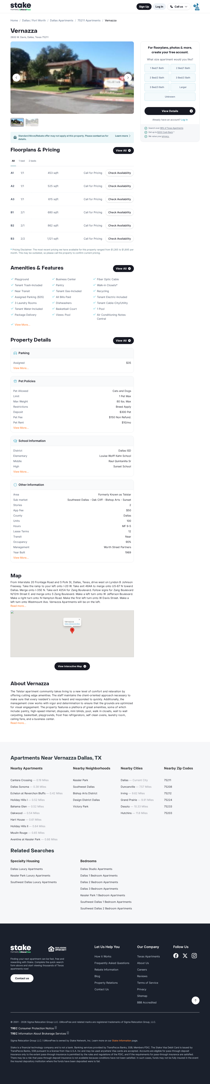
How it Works (102, 956)
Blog (97, 976)
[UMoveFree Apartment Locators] (20, 949)
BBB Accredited (147, 1002)
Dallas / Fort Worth (34, 20)
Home (14, 20)
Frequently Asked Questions (111, 963)
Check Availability (119, 172)
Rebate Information (106, 969)
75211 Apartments (89, 20)
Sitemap (142, 996)
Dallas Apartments (61, 20)
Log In (159, 6)
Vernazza (23, 31)
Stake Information (121, 1040)
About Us (143, 963)
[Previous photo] (16, 78)
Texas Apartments (148, 956)
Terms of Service (147, 982)
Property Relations (106, 982)
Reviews (142, 976)
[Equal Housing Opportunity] (57, 948)
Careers (142, 969)
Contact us (22, 978)
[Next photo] (128, 78)
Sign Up (144, 6)
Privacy (141, 989)
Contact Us (101, 989)
